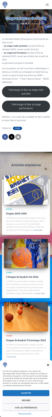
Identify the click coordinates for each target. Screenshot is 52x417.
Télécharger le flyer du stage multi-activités (26, 91)
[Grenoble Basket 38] (6, 4)
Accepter (26, 393)
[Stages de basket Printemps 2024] (26, 317)
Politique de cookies (24, 413)
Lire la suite (37, 230)
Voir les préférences (26, 408)
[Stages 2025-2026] (26, 190)
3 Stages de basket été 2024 (22, 276)
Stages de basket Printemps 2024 (26, 340)
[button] (48, 364)
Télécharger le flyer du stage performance (26, 106)
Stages (17, 128)
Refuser (26, 400)
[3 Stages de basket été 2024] (26, 253)
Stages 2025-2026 (16, 213)
